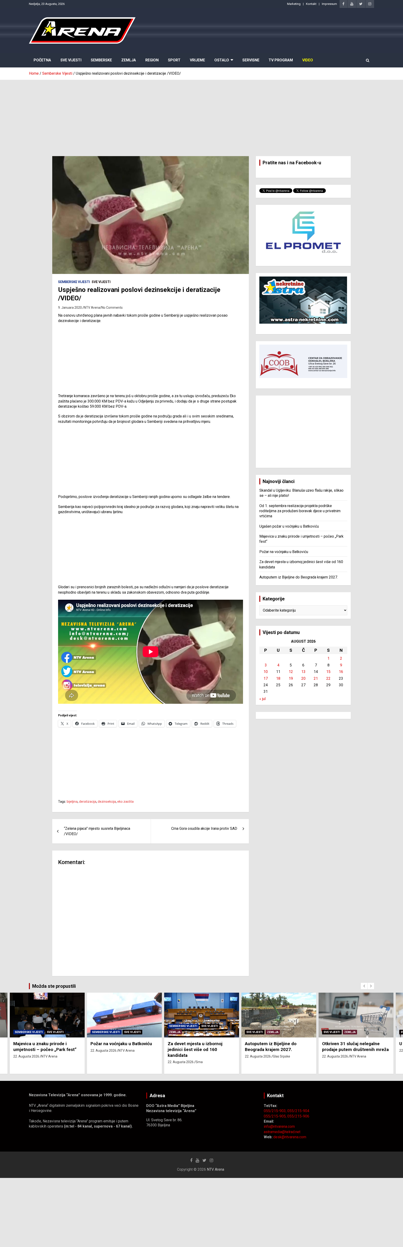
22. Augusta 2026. (26, 1056)
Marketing (294, 4)
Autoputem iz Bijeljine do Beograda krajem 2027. (298, 577)
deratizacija (87, 801)
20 (303, 678)
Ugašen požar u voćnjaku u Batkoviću (289, 526)
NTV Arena (92, 307)
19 (291, 678)
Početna (42, 60)
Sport (174, 60)
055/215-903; (275, 1111)
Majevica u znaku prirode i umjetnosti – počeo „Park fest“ (44, 1046)
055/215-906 (298, 1116)
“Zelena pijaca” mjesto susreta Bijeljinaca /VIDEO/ (97, 831)
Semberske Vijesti (74, 282)
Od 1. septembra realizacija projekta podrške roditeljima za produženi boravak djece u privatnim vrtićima (299, 511)
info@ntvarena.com (279, 1126)
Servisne (250, 60)
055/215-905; (275, 1116)
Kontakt (311, 4)
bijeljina (72, 801)
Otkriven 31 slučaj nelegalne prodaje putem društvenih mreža (355, 1046)
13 (303, 671)
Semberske (101, 60)
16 (341, 671)
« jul (262, 699)
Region (152, 60)
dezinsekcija (107, 801)
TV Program (281, 60)
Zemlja (128, 60)
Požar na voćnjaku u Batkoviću (283, 552)
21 (316, 678)
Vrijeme (197, 60)
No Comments (112, 307)
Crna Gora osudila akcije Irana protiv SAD (204, 828)
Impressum (329, 4)
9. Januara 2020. (70, 307)
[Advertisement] (201, 114)
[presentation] (364, 986)
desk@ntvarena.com (289, 1137)
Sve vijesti (101, 282)
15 (328, 671)
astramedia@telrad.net (282, 1132)
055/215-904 (298, 1111)
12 (291, 671)
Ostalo (221, 60)
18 (278, 678)
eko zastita (125, 801)
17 (266, 678)
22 (328, 678)
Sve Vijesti (70, 60)
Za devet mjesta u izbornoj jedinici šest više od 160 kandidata (195, 1049)
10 (266, 671)
